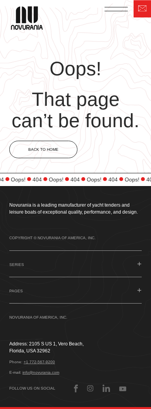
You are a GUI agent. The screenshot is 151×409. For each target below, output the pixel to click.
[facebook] (76, 388)
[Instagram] (90, 388)
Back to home (43, 149)
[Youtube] (122, 388)
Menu (116, 9)
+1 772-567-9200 (39, 362)
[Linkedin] (106, 388)
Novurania (31, 17)
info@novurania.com (40, 372)
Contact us (142, 8)
